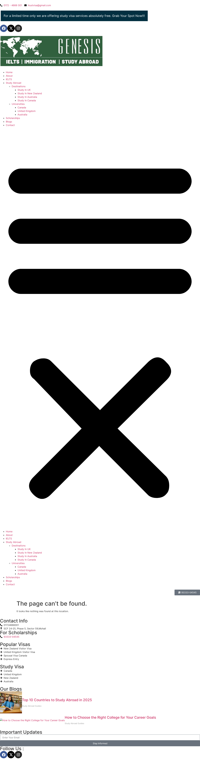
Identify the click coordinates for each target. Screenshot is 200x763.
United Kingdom (27, 111)
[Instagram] (18, 28)
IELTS (9, 79)
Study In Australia (27, 96)
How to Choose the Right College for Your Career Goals (110, 717)
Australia (22, 114)
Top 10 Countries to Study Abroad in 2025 (57, 700)
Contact (10, 125)
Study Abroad (13, 82)
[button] (100, 328)
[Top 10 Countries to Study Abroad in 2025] (11, 702)
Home (9, 72)
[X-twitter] (11, 28)
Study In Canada (27, 100)
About (9, 75)
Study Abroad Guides (31, 706)
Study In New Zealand (30, 93)
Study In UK (24, 89)
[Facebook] (3, 28)
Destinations (18, 86)
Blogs (9, 121)
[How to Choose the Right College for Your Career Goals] (32, 720)
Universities (18, 103)
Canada (22, 107)
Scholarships (13, 118)
